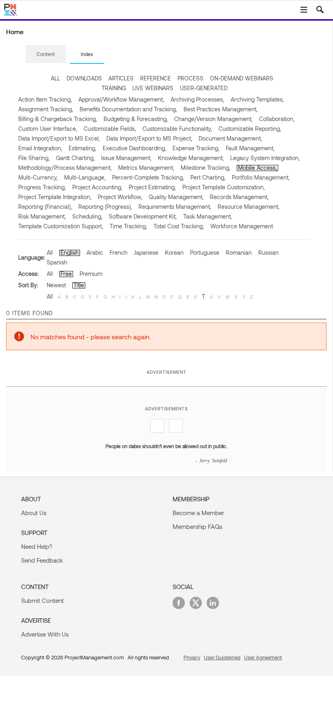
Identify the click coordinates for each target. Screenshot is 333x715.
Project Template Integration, (54, 196)
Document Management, (230, 138)
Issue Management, (126, 157)
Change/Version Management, (213, 118)
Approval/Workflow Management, (121, 99)
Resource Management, (248, 206)
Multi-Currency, (38, 177)
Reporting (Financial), (45, 206)
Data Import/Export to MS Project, (149, 138)
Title (79, 285)
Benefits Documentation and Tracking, (128, 109)
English (70, 252)
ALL (55, 78)
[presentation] (46, 54)
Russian (268, 252)
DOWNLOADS (84, 78)
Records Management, (239, 196)
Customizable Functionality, (177, 128)
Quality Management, (176, 196)
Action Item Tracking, (45, 99)
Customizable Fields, (110, 128)
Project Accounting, (97, 187)
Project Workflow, (120, 196)
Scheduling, (87, 216)
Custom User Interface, (47, 128)
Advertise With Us (45, 634)
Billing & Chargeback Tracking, (57, 118)
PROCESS (190, 78)
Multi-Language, (85, 177)
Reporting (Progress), (105, 206)
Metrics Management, (146, 167)
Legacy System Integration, (265, 157)
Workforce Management (241, 226)
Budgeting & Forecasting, (136, 118)
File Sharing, (34, 157)
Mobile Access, (257, 167)
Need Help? (36, 546)
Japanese (146, 252)
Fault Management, (250, 148)
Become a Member (198, 512)
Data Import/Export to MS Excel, (59, 138)
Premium (91, 273)
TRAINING (114, 87)
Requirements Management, (174, 206)
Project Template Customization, (223, 187)
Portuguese (204, 252)
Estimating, (82, 148)
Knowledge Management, (191, 157)
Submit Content (42, 600)
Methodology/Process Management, (65, 167)
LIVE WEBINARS (152, 87)
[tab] (46, 54)
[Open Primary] (303, 9)
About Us (33, 512)
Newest (56, 285)
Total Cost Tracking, (179, 226)
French (119, 252)
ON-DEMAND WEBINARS (241, 78)
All (50, 252)
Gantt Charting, (75, 157)
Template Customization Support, (60, 226)
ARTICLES (121, 78)
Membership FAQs (197, 526)
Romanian (239, 252)
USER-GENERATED (203, 87)
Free (66, 273)
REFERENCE (155, 78)
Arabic (94, 252)
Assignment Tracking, (45, 109)
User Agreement (263, 657)
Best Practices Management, (220, 109)
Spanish (57, 262)
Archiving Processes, (197, 99)
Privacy (192, 657)
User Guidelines (222, 657)
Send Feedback (42, 560)
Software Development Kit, (143, 216)
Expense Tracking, (196, 148)
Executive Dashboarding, (134, 148)
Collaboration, (276, 118)
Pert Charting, (207, 177)
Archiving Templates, (257, 99)
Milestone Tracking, (205, 167)
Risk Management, (42, 216)
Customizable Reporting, (249, 128)
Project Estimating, (152, 187)
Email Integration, (40, 148)
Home (15, 31)
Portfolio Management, (261, 177)
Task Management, (207, 216)
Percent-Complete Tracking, (148, 177)
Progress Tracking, (42, 187)
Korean (174, 252)
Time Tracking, (128, 226)
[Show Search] (320, 9)
